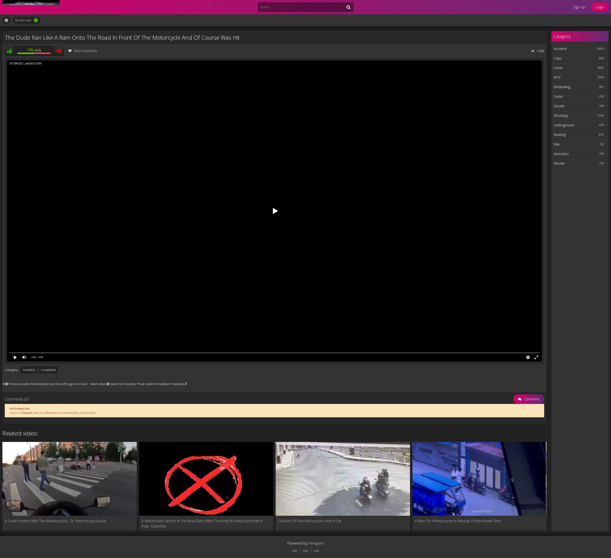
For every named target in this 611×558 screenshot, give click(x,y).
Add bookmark (85, 50)
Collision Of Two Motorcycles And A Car (309, 520)
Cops (558, 58)
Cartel (558, 96)
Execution (561, 153)
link (294, 550)
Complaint (48, 370)
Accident (29, 370)
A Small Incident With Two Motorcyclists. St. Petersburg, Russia (55, 520)
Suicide (559, 106)
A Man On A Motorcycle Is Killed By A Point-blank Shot (458, 520)
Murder (559, 163)
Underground (564, 125)
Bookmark (26, 20)
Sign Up (579, 7)
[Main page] (31, 7)
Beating (560, 134)
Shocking (561, 115)
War (557, 144)
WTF (557, 77)
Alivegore (316, 543)
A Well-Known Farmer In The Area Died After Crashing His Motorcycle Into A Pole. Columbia (202, 523)
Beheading (562, 87)
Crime (558, 67)
